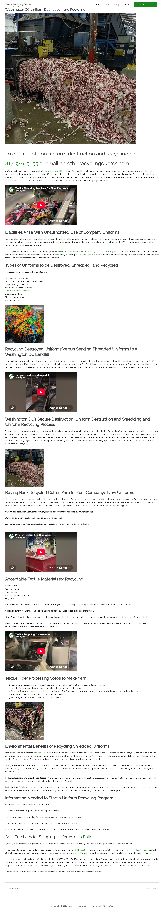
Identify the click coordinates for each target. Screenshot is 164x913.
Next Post (153, 889)
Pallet (88, 836)
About (108, 4)
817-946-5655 (21, 163)
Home (98, 4)
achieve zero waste (42, 753)
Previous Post (12, 889)
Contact (126, 4)
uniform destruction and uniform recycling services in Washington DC (88, 251)
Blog (116, 4)
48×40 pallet (79, 850)
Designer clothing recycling (17, 291)
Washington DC (55, 171)
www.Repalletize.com (140, 850)
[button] (145, 4)
